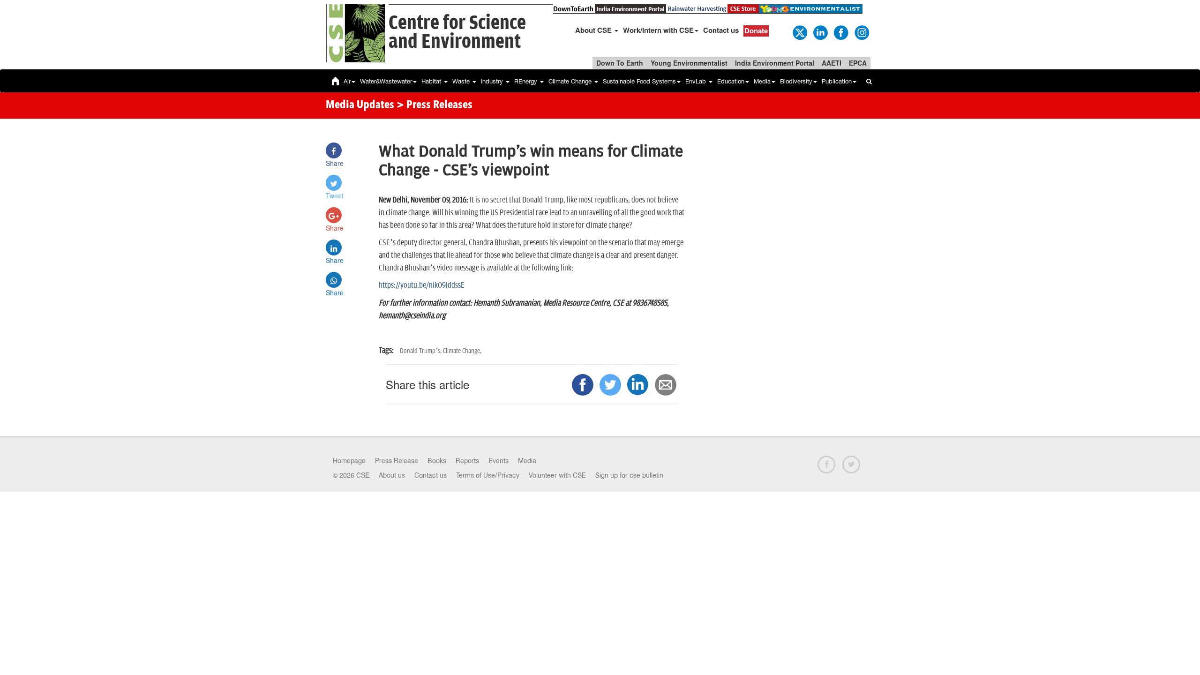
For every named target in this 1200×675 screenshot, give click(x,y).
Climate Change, (462, 351)
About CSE (594, 30)
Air (347, 81)
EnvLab (696, 81)
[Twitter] (799, 32)
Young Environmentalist (689, 63)
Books (437, 461)
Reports (467, 461)
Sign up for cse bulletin (629, 475)
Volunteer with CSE (557, 475)
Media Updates (360, 105)
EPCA (858, 63)
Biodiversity (796, 81)
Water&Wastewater (386, 81)
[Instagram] (861, 32)
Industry (493, 81)
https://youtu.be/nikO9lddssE (422, 285)
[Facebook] (840, 32)
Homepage (349, 461)
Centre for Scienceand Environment (457, 32)
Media (762, 81)
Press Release (396, 461)
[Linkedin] (820, 32)
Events (498, 461)
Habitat (432, 81)
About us (392, 475)
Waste (462, 81)
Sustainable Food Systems (639, 81)
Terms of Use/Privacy (487, 475)
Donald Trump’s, (421, 351)
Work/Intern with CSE (658, 30)
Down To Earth (619, 63)
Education (730, 81)
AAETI (831, 63)
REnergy (526, 81)
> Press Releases (434, 105)
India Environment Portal (774, 63)
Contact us (721, 30)
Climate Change (570, 81)
